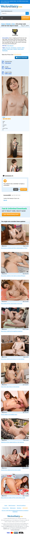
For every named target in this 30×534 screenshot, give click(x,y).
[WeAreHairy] (15, 516)
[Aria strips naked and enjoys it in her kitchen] (15, 345)
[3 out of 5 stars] (17, 54)
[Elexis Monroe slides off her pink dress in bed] (15, 484)
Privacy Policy (5, 508)
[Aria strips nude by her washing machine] (15, 317)
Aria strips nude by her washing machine (11, 331)
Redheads (4, 50)
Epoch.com (9, 526)
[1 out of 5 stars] (14, 54)
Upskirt (15, 49)
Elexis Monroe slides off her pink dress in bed (13, 497)
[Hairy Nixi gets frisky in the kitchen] (15, 373)
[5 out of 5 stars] (20, 54)
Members (19, 508)
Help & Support (11, 505)
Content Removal (15, 530)
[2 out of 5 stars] (16, 54)
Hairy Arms (20, 49)
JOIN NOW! (25, 18)
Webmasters (13, 508)
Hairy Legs (10, 49)
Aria (13, 24)
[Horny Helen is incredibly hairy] (15, 401)
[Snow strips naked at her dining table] (15, 456)
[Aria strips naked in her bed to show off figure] (15, 262)
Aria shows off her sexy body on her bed (11, 303)
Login (15, 189)
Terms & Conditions (21, 505)
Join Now (23, 189)
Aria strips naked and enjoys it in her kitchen (12, 359)
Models (8, 24)
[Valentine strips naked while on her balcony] (15, 428)
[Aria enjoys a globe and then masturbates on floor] (15, 234)
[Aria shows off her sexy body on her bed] (15, 290)
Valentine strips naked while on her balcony (12, 442)
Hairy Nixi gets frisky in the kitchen (10, 386)
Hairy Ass (7, 47)
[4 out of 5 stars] (19, 54)
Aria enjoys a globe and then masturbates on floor (14, 248)
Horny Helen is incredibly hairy (9, 414)
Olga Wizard (10, 45)
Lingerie (19, 47)
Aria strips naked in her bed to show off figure (13, 275)
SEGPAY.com (6, 528)
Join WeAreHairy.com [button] (11, 214)
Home (3, 24)
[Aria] (15, 96)
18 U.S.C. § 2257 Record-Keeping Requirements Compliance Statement (15, 511)
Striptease (13, 47)
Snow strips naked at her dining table (11, 470)
